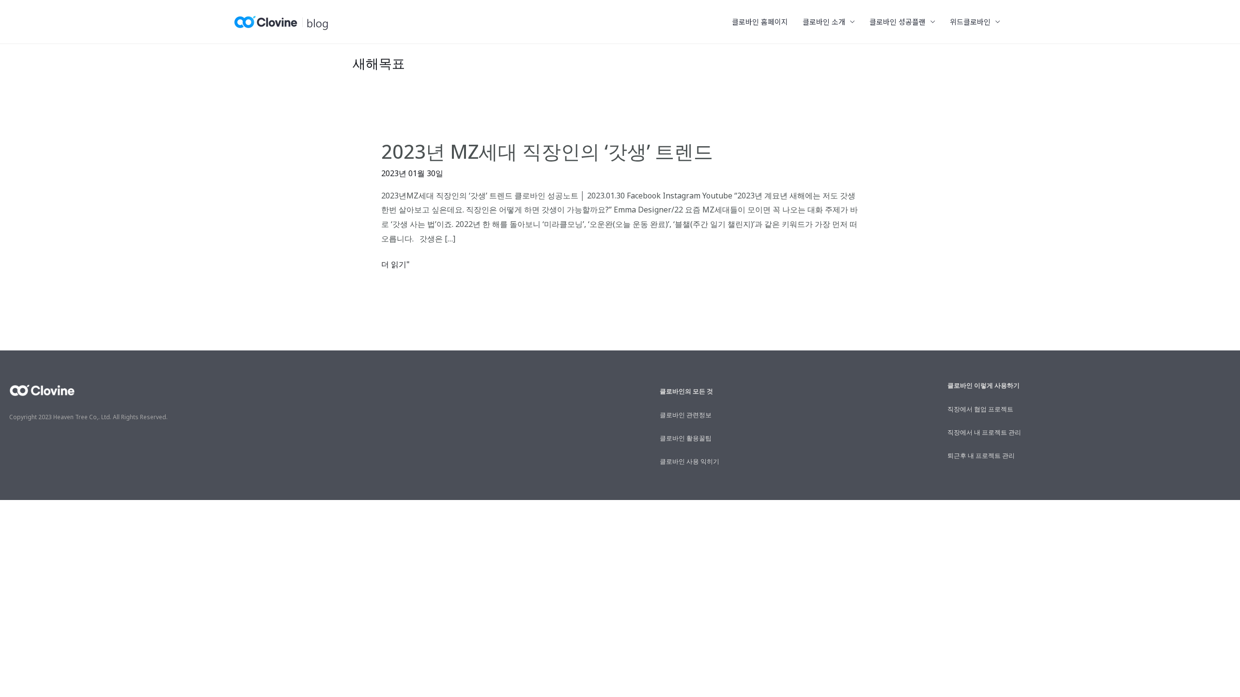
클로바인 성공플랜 (897, 21)
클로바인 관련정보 (686, 414)
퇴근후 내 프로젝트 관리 (981, 455)
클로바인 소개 (824, 21)
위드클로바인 (970, 21)
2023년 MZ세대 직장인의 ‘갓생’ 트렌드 (547, 151)
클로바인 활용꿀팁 (686, 438)
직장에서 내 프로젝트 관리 (984, 432)
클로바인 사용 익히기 (689, 461)
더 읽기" (395, 265)
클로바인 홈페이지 (760, 21)
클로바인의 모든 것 (686, 391)
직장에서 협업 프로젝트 (980, 409)
